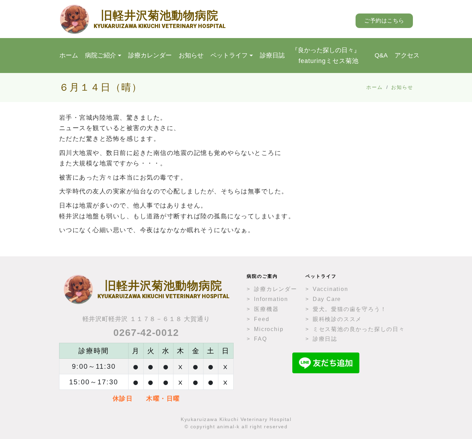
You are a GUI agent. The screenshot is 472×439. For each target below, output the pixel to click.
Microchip (268, 329)
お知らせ (191, 55)
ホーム (68, 55)
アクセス (407, 55)
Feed (261, 319)
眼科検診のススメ (337, 319)
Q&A (381, 55)
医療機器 (266, 309)
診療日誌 (272, 55)
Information (271, 299)
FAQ (260, 339)
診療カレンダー (150, 55)
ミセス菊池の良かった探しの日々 (359, 329)
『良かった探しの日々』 (326, 55)
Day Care (327, 299)
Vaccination (330, 289)
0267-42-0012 (146, 332)
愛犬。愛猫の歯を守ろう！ (350, 309)
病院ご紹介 (100, 55)
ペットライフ (229, 55)
